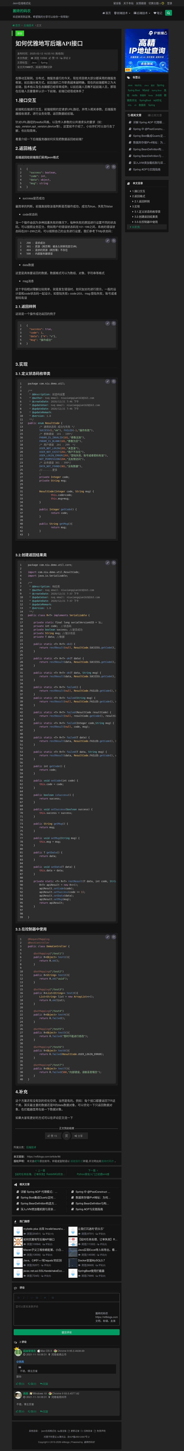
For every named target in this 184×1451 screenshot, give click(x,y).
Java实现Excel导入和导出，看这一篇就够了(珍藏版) (109, 1249)
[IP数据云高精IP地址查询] (147, 50)
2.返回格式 (138, 196)
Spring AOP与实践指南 (89, 1209)
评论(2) (48, 1244)
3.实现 (136, 206)
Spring (44, 62)
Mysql (146, 90)
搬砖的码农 (22, 11)
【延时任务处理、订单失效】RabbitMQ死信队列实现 (109, 1239)
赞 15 (55, 58)
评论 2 (66, 58)
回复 (45, 1383)
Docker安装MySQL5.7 (91, 1260)
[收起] (107, 166)
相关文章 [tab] (136, 115)
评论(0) (101, 1233)
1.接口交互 (138, 191)
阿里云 (53, 1436)
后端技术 (142, 13)
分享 (80, 1136)
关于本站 (128, 3)
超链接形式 (76, 1161)
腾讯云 (62, 1436)
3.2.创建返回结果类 (146, 216)
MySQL (138, 85)
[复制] (113, 166)
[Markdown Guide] (53, 1297)
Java (33, 62)
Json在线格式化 (22, 3)
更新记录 (75, 1430)
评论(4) (48, 1254)
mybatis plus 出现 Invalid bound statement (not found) (54, 1228)
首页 (108, 13)
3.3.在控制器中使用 (146, 222)
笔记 (159, 13)
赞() (21, 1383)
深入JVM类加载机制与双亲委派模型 (42, 1209)
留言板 (117, 3)
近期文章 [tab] (156, 115)
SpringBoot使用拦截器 (91, 1271)
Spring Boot (134, 90)
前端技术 (122, 13)
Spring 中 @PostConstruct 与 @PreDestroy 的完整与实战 (109, 1191)
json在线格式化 (48, 1430)
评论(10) (49, 1233)
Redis (150, 95)
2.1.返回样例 (142, 201)
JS (135, 105)
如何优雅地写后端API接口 (39, 1239)
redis (135, 95)
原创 (19, 33)
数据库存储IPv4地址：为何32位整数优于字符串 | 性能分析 (110, 1197)
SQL (130, 105)
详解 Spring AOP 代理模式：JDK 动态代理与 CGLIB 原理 (54, 1191)
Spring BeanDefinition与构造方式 (94, 1203)
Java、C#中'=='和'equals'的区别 (42, 1260)
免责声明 (101, 1430)
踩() (33, 1383)
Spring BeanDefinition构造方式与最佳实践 (45, 1203)
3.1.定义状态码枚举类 (147, 211)
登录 (169, 3)
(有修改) (59, 53)
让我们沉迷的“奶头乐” (91, 1228)
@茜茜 (20, 1361)
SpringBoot (145, 100)
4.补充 (136, 227)
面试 (153, 85)
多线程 (158, 95)
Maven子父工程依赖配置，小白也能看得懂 (49, 1249)
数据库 (143, 95)
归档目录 (88, 1430)
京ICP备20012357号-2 (78, 1436)
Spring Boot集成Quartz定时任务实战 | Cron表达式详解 (52, 1197)
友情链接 (141, 3)
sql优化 (157, 100)
